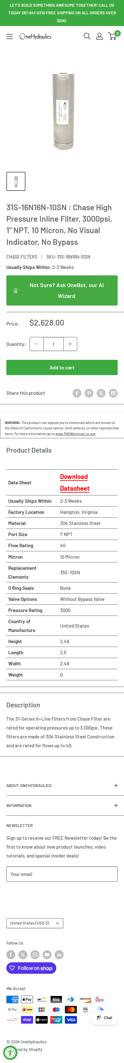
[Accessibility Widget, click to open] (10, 1053)
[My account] (99, 36)
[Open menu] (9, 36)
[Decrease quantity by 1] (36, 344)
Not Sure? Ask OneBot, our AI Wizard (67, 290)
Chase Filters (21, 256)
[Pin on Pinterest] (89, 392)
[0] (112, 36)
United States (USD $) (29, 922)
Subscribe (27, 893)
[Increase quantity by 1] (70, 344)
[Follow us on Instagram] (35, 954)
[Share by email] (113, 392)
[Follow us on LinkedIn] (59, 954)
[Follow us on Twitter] (22, 954)
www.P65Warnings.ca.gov (75, 434)
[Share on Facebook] (76, 392)
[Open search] (87, 36)
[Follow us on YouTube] (47, 954)
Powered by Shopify (24, 1049)
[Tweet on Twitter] (101, 392)
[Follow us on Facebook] (10, 954)
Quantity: (16, 344)
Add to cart (62, 367)
